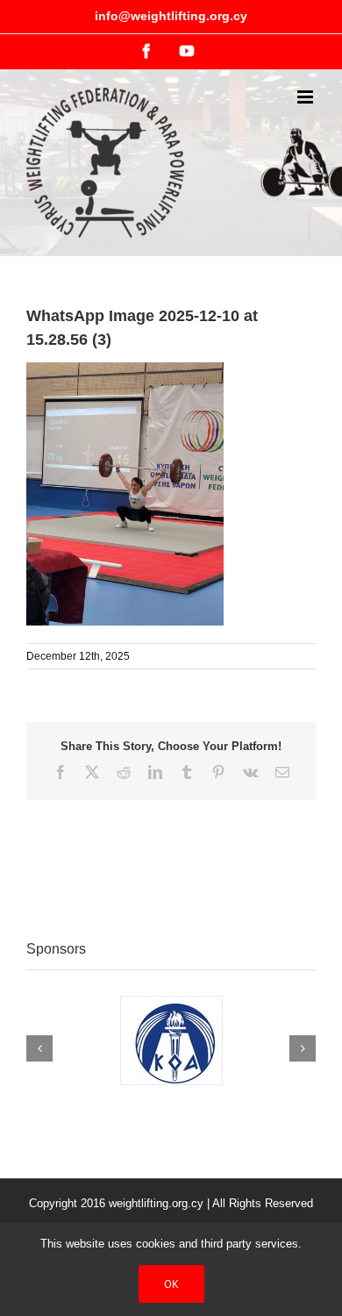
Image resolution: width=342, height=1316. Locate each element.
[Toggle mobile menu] (306, 97)
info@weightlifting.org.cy (171, 16)
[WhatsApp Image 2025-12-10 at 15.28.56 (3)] (125, 371)
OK (171, 1284)
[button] (39, 1048)
